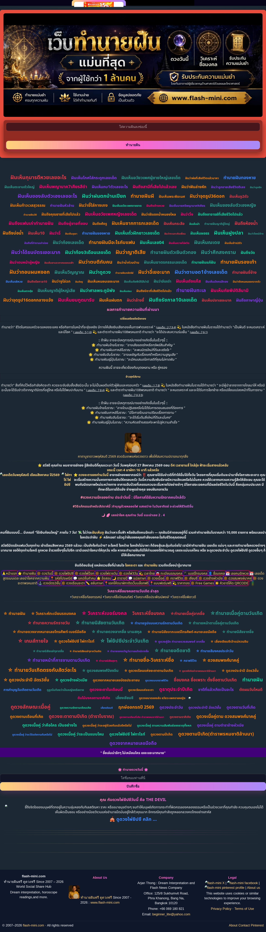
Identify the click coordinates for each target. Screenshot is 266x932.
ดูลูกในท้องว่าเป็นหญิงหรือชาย (65, 690)
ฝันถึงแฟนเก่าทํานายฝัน (31, 223)
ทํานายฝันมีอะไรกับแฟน (112, 242)
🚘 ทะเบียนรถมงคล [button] (169, 573)
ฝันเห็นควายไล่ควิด (179, 243)
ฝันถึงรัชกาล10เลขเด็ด (173, 299)
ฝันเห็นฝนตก (110, 300)
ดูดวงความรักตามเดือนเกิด (75, 707)
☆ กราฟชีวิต (188, 660)
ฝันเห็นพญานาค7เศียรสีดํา (63, 186)
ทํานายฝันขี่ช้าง (244, 272)
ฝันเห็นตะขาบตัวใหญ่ (19, 186)
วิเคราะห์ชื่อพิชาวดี (184, 597)
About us (253, 887)
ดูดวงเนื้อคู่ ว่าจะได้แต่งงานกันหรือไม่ (32, 734)
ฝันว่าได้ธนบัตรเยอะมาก (35, 252)
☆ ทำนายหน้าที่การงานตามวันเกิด (58, 660)
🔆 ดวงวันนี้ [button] (45, 573)
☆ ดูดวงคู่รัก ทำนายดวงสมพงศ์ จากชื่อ (179, 641)
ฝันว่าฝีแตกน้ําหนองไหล (158, 214)
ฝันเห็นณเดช (207, 242)
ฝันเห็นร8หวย (14, 281)
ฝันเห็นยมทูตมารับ (76, 300)
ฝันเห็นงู (98, 532)
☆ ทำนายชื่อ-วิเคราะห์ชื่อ (148, 659)
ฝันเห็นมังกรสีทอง (216, 281)
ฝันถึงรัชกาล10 (37, 281)
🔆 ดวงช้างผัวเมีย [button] (210, 578)
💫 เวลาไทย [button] (147, 573)
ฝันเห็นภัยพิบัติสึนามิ (230, 290)
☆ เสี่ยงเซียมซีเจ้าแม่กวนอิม (229, 641)
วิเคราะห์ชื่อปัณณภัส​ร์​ (119, 597)
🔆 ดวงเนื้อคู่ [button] (156, 578)
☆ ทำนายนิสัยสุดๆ (106, 661)
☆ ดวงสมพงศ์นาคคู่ (220, 660)
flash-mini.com (33, 925)
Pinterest (257, 925)
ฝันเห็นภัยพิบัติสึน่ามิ (136, 281)
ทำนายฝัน (151, 565)
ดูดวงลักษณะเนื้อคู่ (30, 706)
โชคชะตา (131, 565)
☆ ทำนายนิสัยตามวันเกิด (100, 622)
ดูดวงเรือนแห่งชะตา (141, 690)
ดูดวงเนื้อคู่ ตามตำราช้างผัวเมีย (220, 725)
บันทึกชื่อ (132, 786)
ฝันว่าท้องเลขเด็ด (68, 242)
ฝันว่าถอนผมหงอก (29, 271)
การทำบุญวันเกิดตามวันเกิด (22, 689)
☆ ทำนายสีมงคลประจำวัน (214, 650)
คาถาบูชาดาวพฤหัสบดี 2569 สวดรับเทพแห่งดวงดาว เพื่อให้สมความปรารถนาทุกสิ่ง (133, 456)
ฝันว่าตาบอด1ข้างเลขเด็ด (201, 271)
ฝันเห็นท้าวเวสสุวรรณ (27, 205)
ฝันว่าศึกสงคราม (218, 252)
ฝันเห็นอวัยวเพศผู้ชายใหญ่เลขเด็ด (151, 177)
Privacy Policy (221, 909)
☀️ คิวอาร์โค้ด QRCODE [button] (231, 583)
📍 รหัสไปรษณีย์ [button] (61, 578)
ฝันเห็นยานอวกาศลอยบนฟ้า (59, 262)
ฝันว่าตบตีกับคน (95, 261)
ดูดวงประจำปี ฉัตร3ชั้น (204, 707)
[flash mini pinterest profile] (225, 887)
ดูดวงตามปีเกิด (162, 734)
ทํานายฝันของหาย (96, 233)
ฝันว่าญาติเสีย (131, 251)
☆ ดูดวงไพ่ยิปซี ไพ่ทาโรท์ (74, 641)
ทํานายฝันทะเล (191, 290)
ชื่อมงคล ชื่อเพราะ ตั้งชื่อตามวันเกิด (205, 680)
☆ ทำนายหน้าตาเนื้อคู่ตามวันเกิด (213, 622)
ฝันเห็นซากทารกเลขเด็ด (135, 223)
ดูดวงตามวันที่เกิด (241, 707)
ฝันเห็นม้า (194, 224)
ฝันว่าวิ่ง (187, 214)
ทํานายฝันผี (142, 196)
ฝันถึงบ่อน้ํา (13, 233)
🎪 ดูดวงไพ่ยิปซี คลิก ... (133, 819)
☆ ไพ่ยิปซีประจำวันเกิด (124, 640)
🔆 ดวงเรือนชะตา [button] (73, 583)
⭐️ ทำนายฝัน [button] (27, 573)
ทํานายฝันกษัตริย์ (124, 272)
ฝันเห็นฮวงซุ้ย (25, 291)
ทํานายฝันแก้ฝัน (203, 262)
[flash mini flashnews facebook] (243, 883)
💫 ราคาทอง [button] (181, 583)
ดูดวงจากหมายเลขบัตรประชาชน (116, 680)
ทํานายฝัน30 (30, 214)
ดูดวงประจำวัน (171, 707)
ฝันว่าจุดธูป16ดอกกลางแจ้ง (28, 300)
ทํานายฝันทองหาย (239, 177)
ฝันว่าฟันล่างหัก (193, 186)
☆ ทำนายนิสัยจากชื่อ (238, 631)
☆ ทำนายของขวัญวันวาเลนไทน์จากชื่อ (128, 651)
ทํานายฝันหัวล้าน (62, 205)
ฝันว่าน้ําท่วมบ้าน (128, 262)
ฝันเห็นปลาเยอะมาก (216, 300)
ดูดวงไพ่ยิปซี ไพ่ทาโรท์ (127, 734)
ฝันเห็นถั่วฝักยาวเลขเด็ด (137, 233)
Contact (244, 925)
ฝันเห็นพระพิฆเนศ (172, 196)
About (233, 925)
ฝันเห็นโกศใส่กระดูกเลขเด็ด (94, 177)
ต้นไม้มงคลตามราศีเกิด (94, 698)
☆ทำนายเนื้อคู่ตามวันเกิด (236, 613)
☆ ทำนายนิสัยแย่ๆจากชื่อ (48, 651)
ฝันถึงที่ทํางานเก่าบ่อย (36, 243)
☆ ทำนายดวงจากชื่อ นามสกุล (116, 631)
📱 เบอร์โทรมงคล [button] (195, 573)
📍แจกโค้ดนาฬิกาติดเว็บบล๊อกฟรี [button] (126, 583)
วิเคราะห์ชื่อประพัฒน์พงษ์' (152, 597)
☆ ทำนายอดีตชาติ (172, 650)
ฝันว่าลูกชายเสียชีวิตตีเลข (228, 187)
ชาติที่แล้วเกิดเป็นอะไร (216, 689)
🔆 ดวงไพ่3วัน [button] (128, 573)
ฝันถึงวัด (248, 252)
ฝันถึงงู (79, 281)
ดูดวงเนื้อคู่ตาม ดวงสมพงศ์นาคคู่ (226, 716)
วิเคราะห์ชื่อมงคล (148, 613)
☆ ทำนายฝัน (14, 613)
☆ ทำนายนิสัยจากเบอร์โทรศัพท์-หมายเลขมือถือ (181, 631)
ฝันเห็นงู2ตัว (238, 196)
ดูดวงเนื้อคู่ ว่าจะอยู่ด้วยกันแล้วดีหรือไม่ (106, 725)
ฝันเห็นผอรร (199, 233)
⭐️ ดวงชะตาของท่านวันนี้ (91, 474)
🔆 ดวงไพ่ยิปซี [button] (64, 573)
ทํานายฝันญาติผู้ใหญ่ (217, 224)
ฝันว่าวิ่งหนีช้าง (256, 233)
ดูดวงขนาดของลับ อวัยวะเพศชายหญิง (162, 698)
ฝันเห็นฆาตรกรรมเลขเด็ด (165, 262)
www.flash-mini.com (105, 902)
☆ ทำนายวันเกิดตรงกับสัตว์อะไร (42, 669)
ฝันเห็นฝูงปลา (228, 232)
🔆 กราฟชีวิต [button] (174, 578)
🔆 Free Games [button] (202, 583)
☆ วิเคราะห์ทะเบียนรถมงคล (53, 613)
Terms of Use (244, 909)
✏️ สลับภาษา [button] (95, 583)
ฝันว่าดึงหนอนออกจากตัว (246, 281)
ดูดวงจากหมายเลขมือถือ (133, 743)
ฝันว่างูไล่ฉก (61, 281)
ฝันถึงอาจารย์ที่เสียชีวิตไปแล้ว (220, 214)
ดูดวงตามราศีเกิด (180, 717)
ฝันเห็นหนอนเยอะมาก (103, 281)
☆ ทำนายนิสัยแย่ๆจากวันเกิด (85, 651)
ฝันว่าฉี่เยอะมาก (154, 272)
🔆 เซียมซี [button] (191, 578)
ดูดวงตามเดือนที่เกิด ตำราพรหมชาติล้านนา (141, 717)
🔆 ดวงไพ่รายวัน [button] (106, 573)
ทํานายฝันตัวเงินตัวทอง (173, 252)
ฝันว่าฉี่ (54, 233)
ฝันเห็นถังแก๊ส (188, 281)
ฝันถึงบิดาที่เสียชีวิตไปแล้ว (154, 291)
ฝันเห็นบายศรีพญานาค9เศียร (187, 206)
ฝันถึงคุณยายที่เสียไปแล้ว (60, 214)
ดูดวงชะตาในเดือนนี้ (106, 689)
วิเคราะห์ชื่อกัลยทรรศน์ (87, 597)
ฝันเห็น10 (36, 233)
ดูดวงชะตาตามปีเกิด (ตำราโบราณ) (81, 716)
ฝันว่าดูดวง (100, 272)
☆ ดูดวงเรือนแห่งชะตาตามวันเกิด (148, 670)
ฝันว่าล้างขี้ (135, 300)
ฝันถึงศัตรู (99, 223)
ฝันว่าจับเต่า (162, 281)
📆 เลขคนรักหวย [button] (238, 573)
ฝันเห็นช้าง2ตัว (233, 243)
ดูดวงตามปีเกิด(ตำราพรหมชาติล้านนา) (216, 734)
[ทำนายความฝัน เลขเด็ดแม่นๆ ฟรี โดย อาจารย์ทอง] (133, 451)
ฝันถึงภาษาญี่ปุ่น (249, 300)
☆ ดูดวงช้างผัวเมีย (71, 679)
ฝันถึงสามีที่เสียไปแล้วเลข (155, 186)
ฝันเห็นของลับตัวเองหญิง (233, 205)
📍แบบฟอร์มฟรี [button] (160, 583)
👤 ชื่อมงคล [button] (217, 573)
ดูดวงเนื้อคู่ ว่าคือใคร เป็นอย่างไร (49, 725)
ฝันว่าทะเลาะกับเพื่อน (175, 233)
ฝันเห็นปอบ (126, 291)
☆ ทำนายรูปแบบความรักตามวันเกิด (156, 623)
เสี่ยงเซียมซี (124, 697)
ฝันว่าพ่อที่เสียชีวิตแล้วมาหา (202, 178)
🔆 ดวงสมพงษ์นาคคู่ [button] (238, 578)
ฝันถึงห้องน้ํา (246, 223)
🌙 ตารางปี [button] (120, 578)
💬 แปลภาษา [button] (137, 578)
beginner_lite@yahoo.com (171, 914)
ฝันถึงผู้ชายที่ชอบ (73, 223)
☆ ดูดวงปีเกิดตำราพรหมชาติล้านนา (197, 671)
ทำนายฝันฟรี (90, 897)
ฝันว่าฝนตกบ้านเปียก (104, 195)
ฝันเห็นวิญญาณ (69, 272)
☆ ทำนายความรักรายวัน (48, 623)
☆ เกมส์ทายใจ (33, 640)
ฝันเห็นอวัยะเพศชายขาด (127, 206)
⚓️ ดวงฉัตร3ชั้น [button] (49, 583)
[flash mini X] (215, 883)
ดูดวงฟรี (106, 897)
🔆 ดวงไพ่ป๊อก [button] (84, 573)
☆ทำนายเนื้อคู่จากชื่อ (187, 613)
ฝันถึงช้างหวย (155, 205)
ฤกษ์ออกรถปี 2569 (136, 707)
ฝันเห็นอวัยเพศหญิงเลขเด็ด (111, 214)
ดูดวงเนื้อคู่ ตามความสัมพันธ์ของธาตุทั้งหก (164, 725)
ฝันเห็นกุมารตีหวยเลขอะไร (38, 177)
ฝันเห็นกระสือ (174, 223)
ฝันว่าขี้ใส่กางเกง (93, 205)
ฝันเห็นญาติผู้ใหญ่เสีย (56, 290)
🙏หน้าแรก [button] (10, 573)
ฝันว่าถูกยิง (256, 187)
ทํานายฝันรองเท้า (238, 261)
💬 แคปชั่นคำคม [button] (85, 578)
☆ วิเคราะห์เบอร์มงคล (104, 613)
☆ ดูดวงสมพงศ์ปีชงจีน (100, 670)
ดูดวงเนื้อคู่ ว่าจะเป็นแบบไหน (81, 734)
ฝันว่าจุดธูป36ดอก (207, 196)
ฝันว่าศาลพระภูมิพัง (97, 290)
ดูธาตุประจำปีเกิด (176, 689)
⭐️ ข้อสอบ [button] (104, 578)
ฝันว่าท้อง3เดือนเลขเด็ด (88, 252)
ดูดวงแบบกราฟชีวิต (156, 680)
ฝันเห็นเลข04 (152, 242)
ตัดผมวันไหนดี (251, 689)
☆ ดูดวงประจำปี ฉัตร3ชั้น (240, 670)
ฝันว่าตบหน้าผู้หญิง (25, 262)
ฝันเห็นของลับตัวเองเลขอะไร (47, 195)
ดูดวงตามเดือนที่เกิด (26, 716)
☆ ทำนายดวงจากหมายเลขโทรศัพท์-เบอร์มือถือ (49, 631)
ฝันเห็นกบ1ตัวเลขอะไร (110, 186)
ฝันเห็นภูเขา (71, 233)
